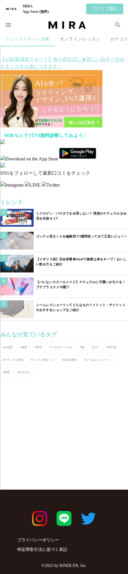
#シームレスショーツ (97, 359)
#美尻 (6, 372)
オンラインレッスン (80, 39)
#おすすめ (24, 372)
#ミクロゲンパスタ (60, 347)
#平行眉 (111, 347)
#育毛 (38, 347)
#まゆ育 (8, 347)
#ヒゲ (95, 347)
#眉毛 (23, 347)
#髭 (82, 347)
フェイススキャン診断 (27, 39)
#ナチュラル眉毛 (13, 359)
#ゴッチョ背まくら (42, 359)
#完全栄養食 (69, 359)
